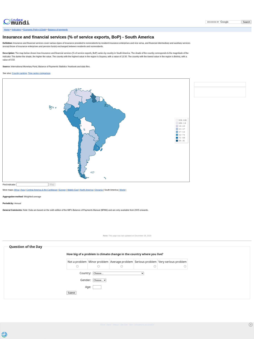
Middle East (72, 190)
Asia (23, 190)
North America (86, 190)
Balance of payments (58, 29)
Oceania (99, 190)
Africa (16, 190)
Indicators (16, 29)
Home (7, 29)
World (122, 190)
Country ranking (19, 73)
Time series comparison (39, 73)
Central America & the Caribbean (41, 190)
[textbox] (32, 184)
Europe (62, 190)
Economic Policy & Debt (34, 29)
